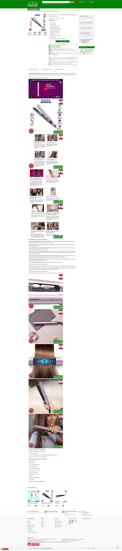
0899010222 (32, 540)
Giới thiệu (28, 522)
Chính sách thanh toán (58, 525)
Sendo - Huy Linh (30, 528)
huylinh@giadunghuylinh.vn (41, 540)
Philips (54, 18)
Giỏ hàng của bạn (91, 1)
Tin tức (42, 526)
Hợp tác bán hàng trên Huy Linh (32, 532)
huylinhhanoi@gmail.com (75, 540)
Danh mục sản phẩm (34, 9)
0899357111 (66, 540)
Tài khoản (81, 2)
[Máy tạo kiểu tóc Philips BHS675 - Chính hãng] (61, 496)
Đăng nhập (81, 1)
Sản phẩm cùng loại (31, 487)
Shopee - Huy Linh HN (30, 526)
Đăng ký (85, 1)
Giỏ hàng (42, 525)
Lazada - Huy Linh (30, 529)
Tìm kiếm (93, 548)
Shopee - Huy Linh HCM (31, 525)
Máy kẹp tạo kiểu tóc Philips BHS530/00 (40, 239)
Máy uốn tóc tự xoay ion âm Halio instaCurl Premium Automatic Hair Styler (33, 503)
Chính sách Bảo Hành (58, 526)
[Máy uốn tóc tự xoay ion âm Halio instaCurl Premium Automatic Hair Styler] (33, 496)
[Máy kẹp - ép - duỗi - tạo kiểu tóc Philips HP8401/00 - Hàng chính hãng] (47, 496)
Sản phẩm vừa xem (83, 47)
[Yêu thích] (71, 41)
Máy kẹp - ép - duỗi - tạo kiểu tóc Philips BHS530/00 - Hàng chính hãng (89, 50)
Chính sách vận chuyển (58, 522)
